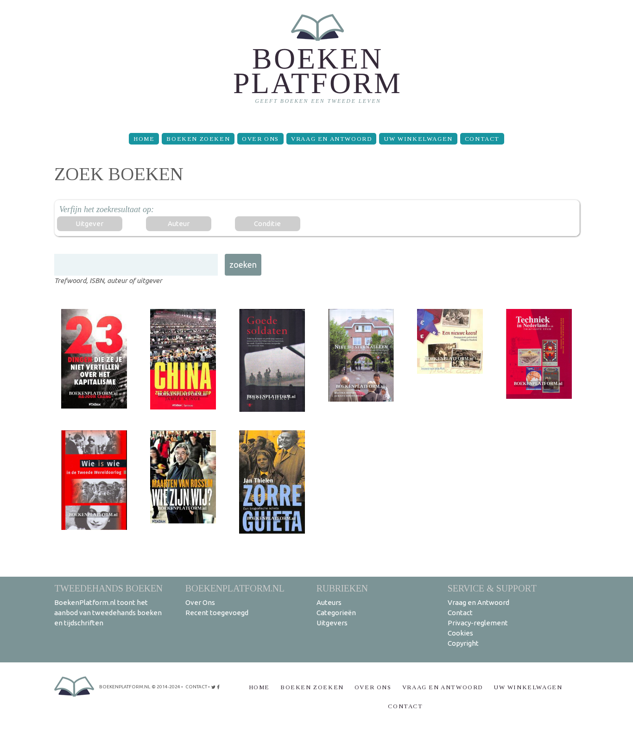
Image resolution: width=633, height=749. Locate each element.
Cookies (460, 633)
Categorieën (336, 613)
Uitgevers (332, 623)
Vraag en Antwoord (331, 138)
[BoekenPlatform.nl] (317, 63)
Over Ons (260, 138)
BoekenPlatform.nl (235, 588)
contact (196, 686)
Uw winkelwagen (418, 138)
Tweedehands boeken (108, 588)
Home (143, 138)
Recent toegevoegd (216, 613)
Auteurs (329, 602)
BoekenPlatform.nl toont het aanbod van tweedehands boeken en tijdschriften (108, 612)
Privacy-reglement (478, 623)
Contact (482, 138)
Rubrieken (342, 588)
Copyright (463, 643)
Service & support (492, 588)
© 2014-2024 (166, 686)
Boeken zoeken (198, 138)
